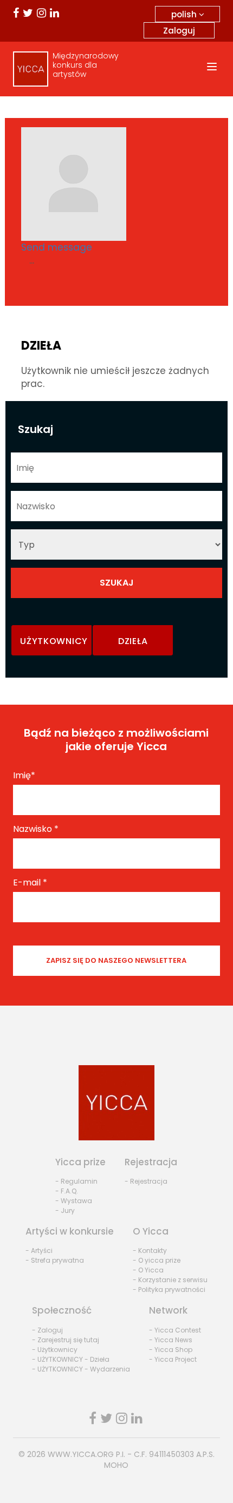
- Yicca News (170, 1339)
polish (185, 14)
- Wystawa (73, 1200)
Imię (24, 776)
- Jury (65, 1210)
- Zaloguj (47, 1330)
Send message (56, 247)
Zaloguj (179, 30)
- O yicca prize (156, 1260)
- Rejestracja (146, 1181)
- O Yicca (148, 1270)
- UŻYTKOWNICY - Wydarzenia (81, 1369)
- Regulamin (76, 1181)
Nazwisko (36, 829)
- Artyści (39, 1250)
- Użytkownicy (54, 1349)
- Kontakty (150, 1250)
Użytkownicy (54, 641)
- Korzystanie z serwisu (170, 1279)
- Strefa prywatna (54, 1260)
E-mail (30, 883)
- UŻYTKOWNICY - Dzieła (70, 1359)
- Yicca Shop (170, 1349)
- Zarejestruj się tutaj (65, 1339)
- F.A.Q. (66, 1191)
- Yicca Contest (175, 1330)
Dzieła (132, 641)
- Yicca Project (173, 1359)
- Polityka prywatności (169, 1289)
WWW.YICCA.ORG (81, 1454)
